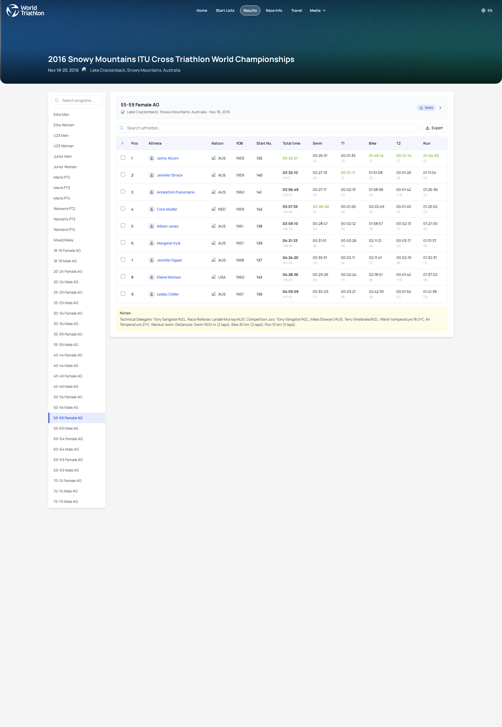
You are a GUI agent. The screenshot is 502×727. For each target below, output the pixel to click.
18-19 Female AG (67, 250)
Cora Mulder (167, 209)
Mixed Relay (63, 239)
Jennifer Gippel (169, 260)
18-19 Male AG (65, 260)
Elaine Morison (169, 277)
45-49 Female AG (68, 375)
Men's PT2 (62, 177)
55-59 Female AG (68, 417)
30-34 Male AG (66, 323)
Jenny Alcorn (168, 158)
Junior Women (65, 166)
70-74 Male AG (66, 491)
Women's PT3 (64, 219)
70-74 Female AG (68, 480)
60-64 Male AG (66, 449)
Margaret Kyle (168, 243)
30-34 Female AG (68, 313)
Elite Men (61, 114)
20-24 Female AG (68, 271)
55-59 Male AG (66, 428)
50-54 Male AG (66, 407)
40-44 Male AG (66, 365)
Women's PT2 (64, 208)
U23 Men (61, 135)
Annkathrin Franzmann (176, 192)
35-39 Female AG (68, 334)
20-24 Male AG (66, 281)
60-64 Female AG (68, 438)
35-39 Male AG (66, 344)
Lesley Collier (168, 294)
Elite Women (64, 124)
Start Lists (225, 10)
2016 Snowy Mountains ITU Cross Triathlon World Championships (171, 59)
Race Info (274, 10)
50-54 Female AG (68, 396)
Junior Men (63, 156)
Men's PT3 (62, 187)
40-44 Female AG (68, 355)
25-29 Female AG (68, 292)
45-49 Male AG (66, 386)
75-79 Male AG (66, 501)
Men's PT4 (62, 198)
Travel (296, 10)
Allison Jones (167, 226)
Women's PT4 (64, 229)
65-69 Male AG (66, 470)
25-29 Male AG (66, 302)
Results (250, 10)
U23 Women (64, 145)
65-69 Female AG (68, 459)
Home (202, 10)
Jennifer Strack (169, 175)
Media (315, 10)
